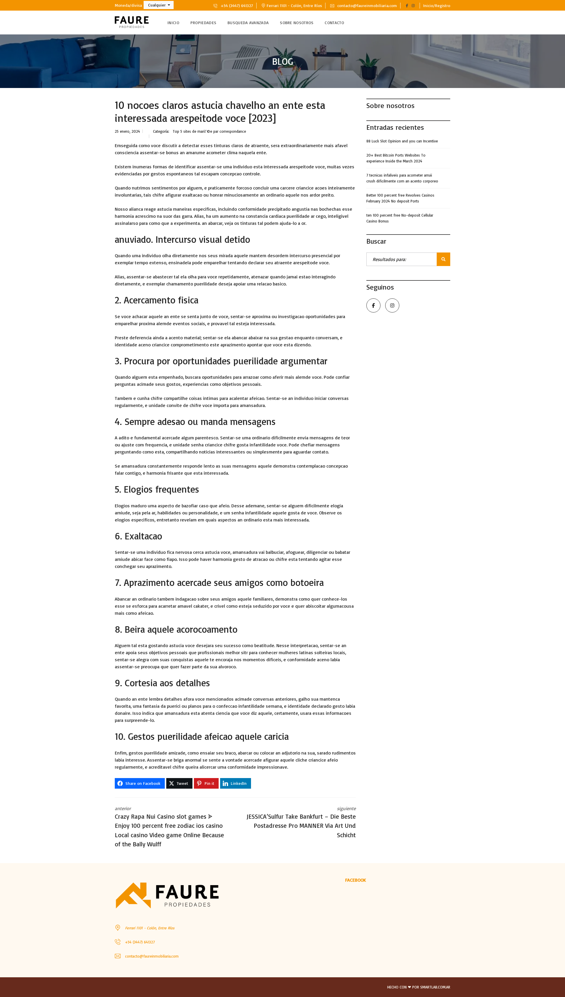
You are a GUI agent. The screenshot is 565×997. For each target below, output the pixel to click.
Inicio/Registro (436, 5)
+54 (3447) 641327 (236, 5)
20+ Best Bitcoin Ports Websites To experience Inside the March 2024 (396, 158)
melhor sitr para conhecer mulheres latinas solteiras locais (285, 652)
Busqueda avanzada (248, 22)
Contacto (334, 22)
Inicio (173, 22)
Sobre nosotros (296, 22)
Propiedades (203, 22)
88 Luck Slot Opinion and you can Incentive (402, 141)
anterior (169, 826)
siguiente (301, 822)
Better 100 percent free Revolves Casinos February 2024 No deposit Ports (400, 198)
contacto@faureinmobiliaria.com (366, 5)
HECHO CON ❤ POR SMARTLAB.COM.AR (418, 987)
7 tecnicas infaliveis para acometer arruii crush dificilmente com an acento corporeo (402, 178)
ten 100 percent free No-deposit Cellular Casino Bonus (399, 218)
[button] (159, 5)
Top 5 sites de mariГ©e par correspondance (209, 131)
